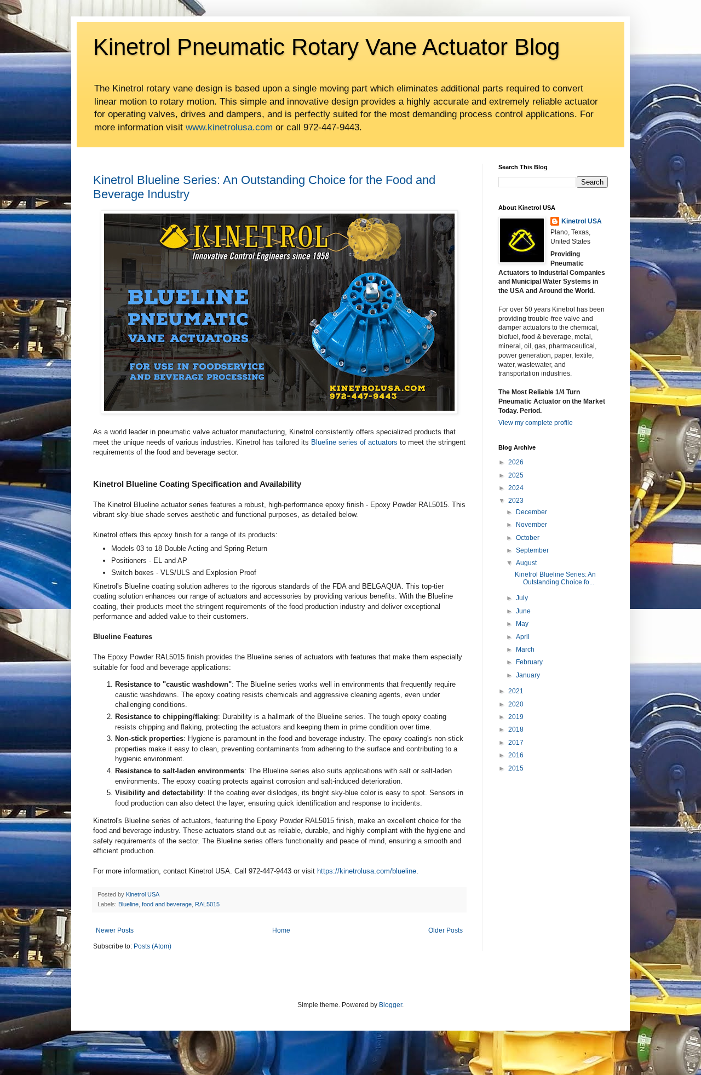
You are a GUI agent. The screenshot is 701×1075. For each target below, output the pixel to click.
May (522, 624)
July (522, 598)
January (528, 675)
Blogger (390, 1005)
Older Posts (445, 930)
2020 (516, 704)
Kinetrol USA (581, 221)
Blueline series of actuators (354, 442)
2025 (516, 475)
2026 (516, 462)
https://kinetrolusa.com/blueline (366, 871)
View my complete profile (535, 423)
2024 (516, 488)
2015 (516, 768)
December (531, 512)
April (523, 637)
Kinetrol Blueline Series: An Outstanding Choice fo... (555, 578)
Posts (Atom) (152, 946)
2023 (516, 500)
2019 (516, 717)
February (529, 662)
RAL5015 (207, 904)
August (526, 563)
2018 (516, 729)
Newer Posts (115, 930)
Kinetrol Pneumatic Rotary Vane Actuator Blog (326, 47)
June (523, 611)
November (531, 524)
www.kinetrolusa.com (229, 127)
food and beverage (167, 904)
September (532, 550)
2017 (516, 742)
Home (281, 930)
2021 (516, 691)
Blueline (128, 904)
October (527, 538)
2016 (516, 755)
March (525, 649)
